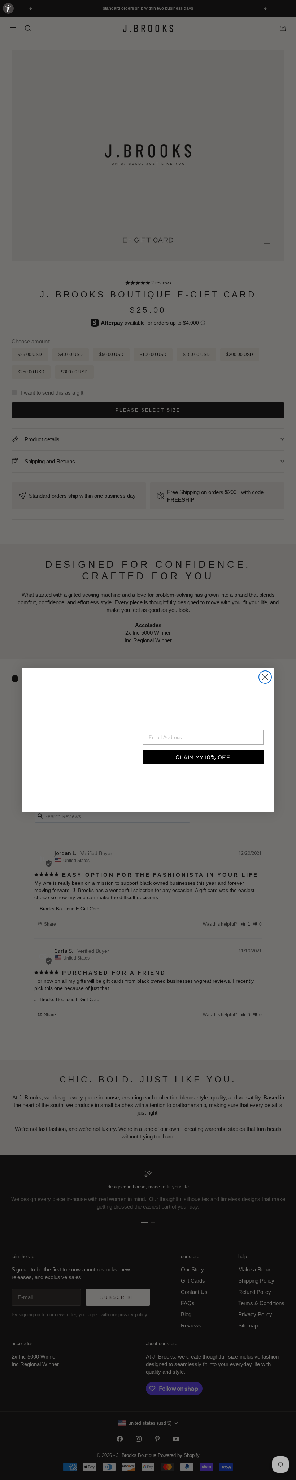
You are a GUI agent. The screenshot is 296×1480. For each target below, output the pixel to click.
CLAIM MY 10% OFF (203, 757)
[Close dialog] (265, 677)
